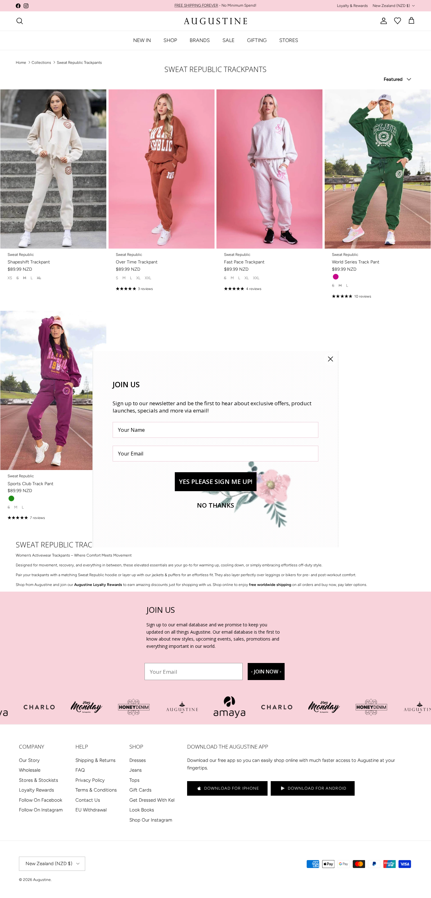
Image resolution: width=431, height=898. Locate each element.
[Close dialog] (330, 359)
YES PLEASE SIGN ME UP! (215, 481)
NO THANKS (215, 505)
